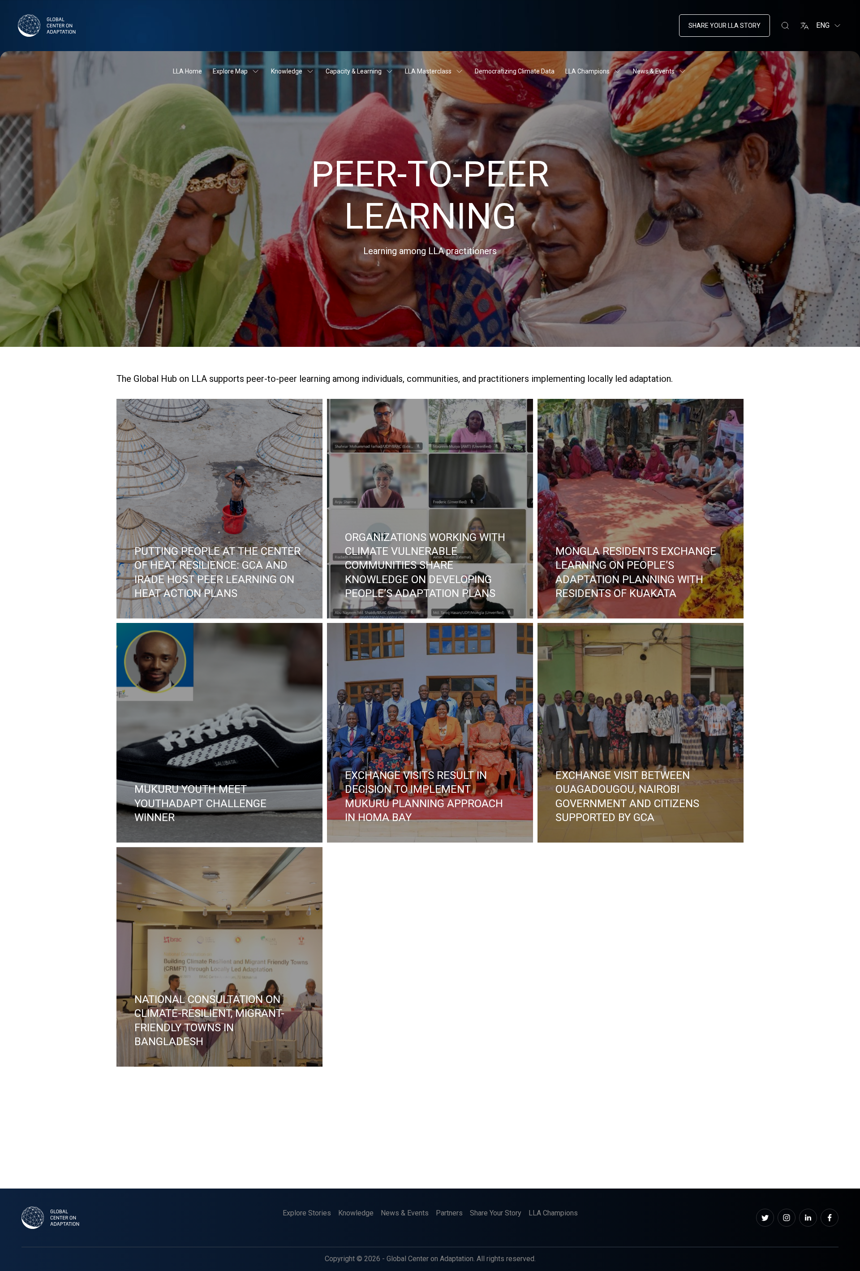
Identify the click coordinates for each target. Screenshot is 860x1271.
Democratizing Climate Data (515, 71)
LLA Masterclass (428, 71)
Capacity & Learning (354, 71)
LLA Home (187, 71)
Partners (449, 1213)
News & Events (654, 71)
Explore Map (230, 71)
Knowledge (286, 71)
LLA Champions (587, 71)
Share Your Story (495, 1213)
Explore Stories (307, 1213)
